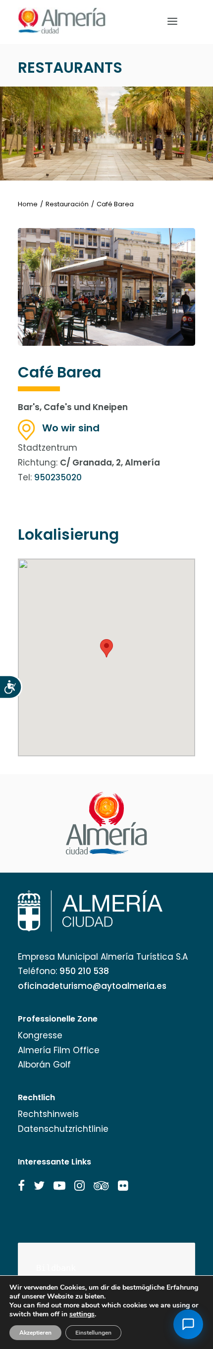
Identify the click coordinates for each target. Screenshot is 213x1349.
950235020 (58, 477)
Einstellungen (93, 1333)
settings (82, 1314)
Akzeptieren (35, 1333)
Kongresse (40, 1035)
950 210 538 (84, 971)
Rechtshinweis (48, 1114)
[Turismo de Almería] (62, 21)
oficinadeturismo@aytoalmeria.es (92, 986)
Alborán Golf (44, 1064)
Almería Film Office (59, 1050)
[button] (21, 1186)
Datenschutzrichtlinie (63, 1129)
